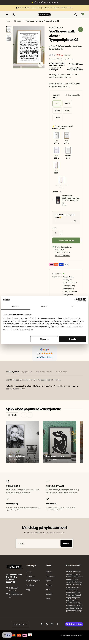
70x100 (57, 118)
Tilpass (43, 339)
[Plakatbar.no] (14, 568)
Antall (54, 228)
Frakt (60, 59)
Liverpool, (66, 292)
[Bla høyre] (30, 415)
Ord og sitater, (68, 295)
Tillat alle (72, 339)
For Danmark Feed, (70, 283)
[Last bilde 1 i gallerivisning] (8, 29)
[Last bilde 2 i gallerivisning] (8, 38)
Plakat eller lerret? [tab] (43, 371)
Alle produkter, (68, 277)
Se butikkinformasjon (62, 255)
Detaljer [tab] (44, 306)
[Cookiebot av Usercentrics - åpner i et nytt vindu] (76, 299)
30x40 (67, 103)
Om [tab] (73, 306)
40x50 (57, 110)
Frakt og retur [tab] (12, 371)
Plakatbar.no (56, 27)
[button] (7, 14)
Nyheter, (74, 292)
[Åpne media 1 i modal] (28, 47)
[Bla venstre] (24, 415)
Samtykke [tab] (15, 306)
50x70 (67, 110)
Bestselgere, (67, 280)
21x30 (57, 103)
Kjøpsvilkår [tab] (27, 371)
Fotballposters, (68, 289)
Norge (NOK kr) (18, 624)
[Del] (80, 29)
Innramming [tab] (61, 371)
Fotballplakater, (69, 286)
